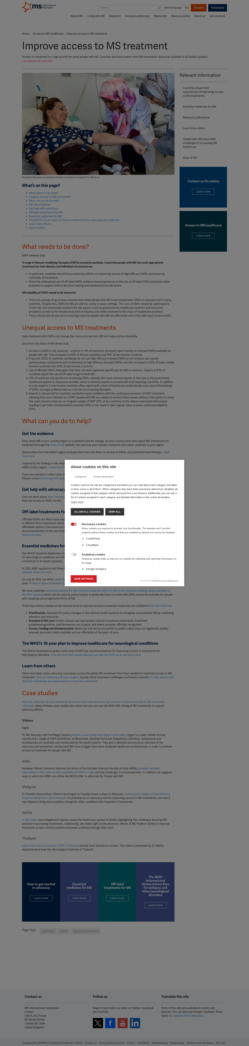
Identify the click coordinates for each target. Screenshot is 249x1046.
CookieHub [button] (93, 538)
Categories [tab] (80, 476)
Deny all (115, 512)
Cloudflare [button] (92, 545)
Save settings (83, 579)
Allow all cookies (87, 512)
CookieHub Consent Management (164, 581)
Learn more (77, 502)
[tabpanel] (124, 548)
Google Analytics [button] (96, 569)
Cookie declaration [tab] (103, 476)
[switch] (72, 524)
